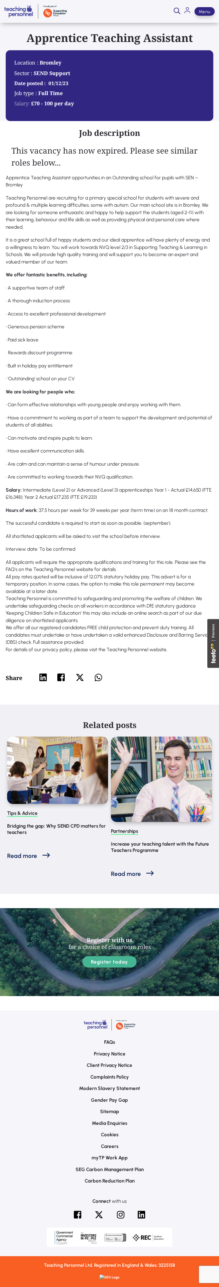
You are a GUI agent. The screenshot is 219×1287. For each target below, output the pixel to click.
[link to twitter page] (99, 1214)
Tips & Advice (22, 813)
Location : (27, 62)
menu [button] (204, 11)
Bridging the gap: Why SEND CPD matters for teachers (56, 829)
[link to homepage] (35, 11)
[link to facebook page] (77, 1214)
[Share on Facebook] (61, 677)
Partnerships (124, 831)
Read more (22, 855)
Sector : (24, 73)
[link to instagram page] (120, 1214)
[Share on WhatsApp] (98, 677)
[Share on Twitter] (80, 677)
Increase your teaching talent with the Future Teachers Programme (160, 847)
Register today (109, 962)
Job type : (26, 93)
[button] (177, 11)
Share (14, 678)
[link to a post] (57, 770)
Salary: (22, 103)
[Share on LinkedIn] (43, 677)
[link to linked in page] (141, 1214)
